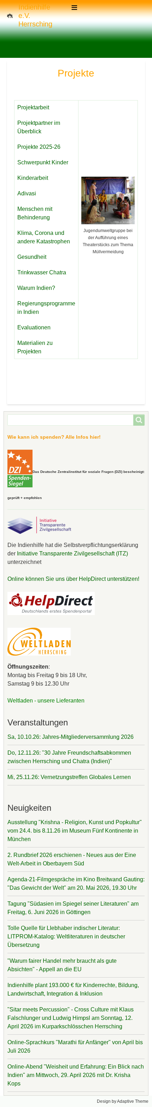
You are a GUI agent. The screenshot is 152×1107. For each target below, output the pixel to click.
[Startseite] (12, 15)
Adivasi (26, 193)
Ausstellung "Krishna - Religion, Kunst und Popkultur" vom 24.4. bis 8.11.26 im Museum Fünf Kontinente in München (74, 830)
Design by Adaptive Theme (122, 1101)
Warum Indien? (36, 288)
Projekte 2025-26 (38, 147)
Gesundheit (31, 257)
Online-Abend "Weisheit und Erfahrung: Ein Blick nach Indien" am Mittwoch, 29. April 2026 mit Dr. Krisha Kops (75, 1075)
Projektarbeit (33, 107)
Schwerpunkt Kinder (42, 162)
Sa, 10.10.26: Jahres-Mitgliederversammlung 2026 (70, 737)
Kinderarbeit (32, 178)
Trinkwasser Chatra (41, 272)
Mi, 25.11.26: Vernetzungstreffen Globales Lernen (69, 777)
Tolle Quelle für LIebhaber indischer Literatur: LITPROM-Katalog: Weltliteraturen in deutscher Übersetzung (66, 936)
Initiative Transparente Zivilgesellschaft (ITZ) (72, 553)
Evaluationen (34, 327)
